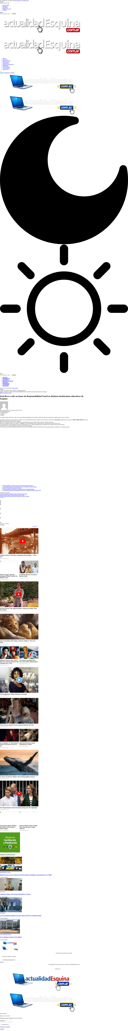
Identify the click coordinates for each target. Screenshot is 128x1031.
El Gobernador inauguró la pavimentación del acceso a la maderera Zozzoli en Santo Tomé (22, 490)
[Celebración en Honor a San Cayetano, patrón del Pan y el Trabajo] (11, 890)
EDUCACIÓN (6, 5)
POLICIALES (8, 934)
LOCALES (8, 393)
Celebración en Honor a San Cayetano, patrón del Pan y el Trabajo (15, 894)
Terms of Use (26, 0)
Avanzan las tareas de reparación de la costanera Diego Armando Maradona (18, 489)
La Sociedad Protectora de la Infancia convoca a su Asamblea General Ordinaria (19, 486)
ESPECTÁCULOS (7, 8)
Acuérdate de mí (4, 1024)
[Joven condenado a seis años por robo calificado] (10, 933)
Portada (1, 391)
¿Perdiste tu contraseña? (5, 1026)
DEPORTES (2, 872)
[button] (1, 1)
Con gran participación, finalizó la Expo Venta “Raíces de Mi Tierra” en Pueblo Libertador (20, 915)
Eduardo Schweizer (6, 411)
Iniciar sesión (15, 388)
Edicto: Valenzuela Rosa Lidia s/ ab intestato (12, 488)
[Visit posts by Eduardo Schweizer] (4, 409)
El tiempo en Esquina (4, 523)
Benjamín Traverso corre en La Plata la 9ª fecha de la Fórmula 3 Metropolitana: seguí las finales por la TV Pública (26, 874)
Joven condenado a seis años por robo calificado (11, 937)
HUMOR (5, 10)
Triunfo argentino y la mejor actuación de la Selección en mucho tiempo (18, 485)
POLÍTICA (5, 6)
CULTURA (5, 7)
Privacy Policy (18, 0)
